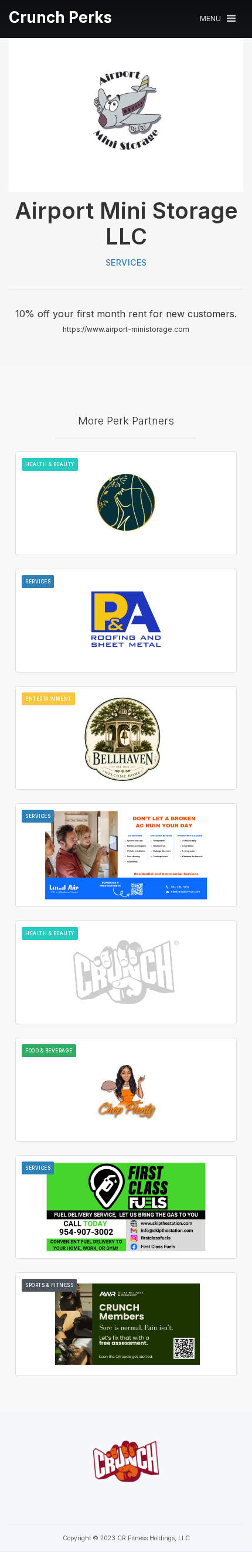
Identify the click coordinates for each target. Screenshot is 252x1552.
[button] (217, 18)
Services (126, 262)
